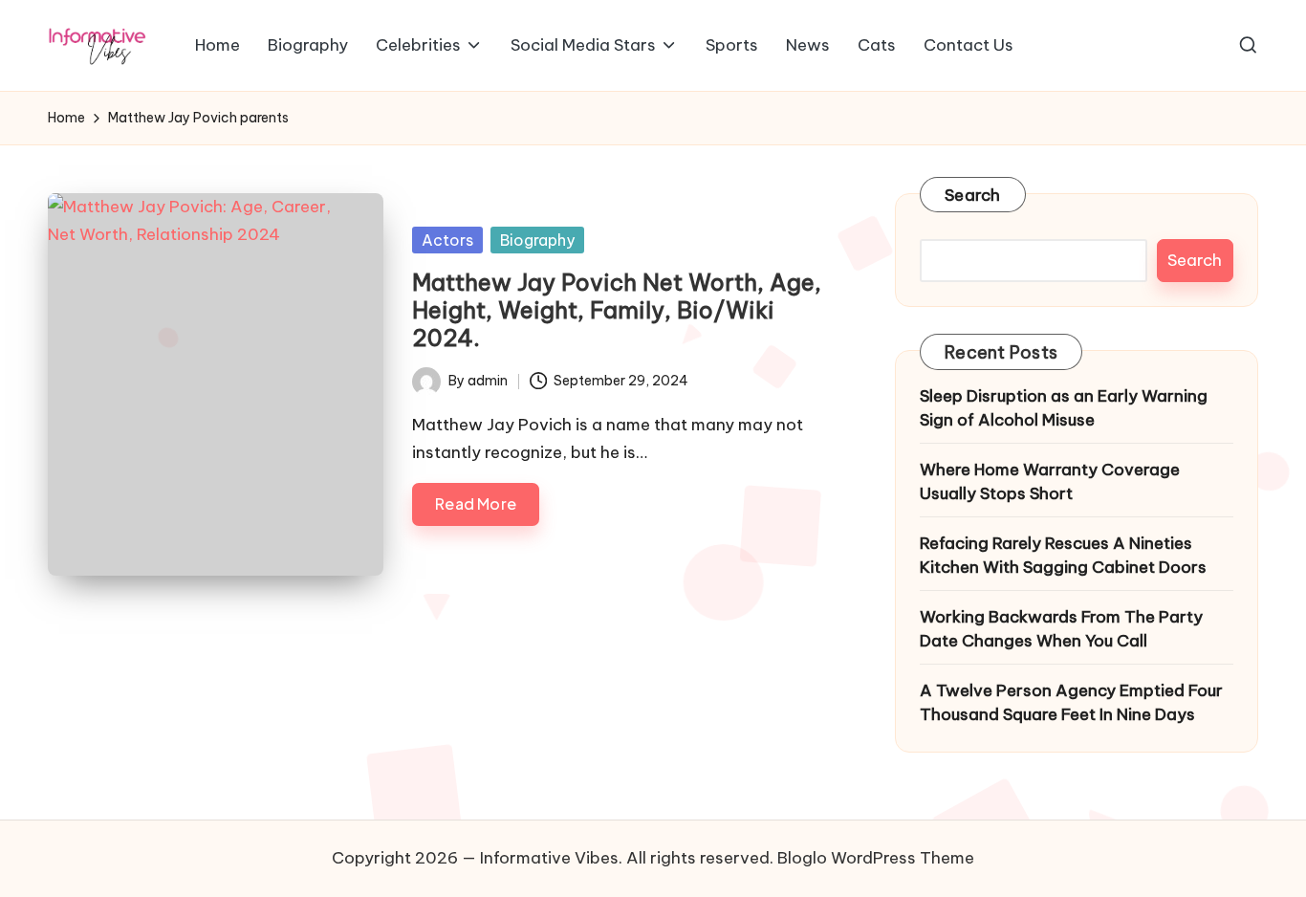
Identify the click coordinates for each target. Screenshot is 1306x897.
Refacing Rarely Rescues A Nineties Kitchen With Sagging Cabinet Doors (1063, 556)
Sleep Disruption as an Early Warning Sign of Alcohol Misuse (1064, 408)
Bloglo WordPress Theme (875, 857)
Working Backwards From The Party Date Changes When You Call (1061, 629)
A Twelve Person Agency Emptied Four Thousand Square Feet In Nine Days (1071, 703)
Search (973, 195)
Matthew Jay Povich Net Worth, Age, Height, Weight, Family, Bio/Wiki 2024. (616, 310)
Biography (537, 240)
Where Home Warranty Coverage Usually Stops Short (1050, 482)
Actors (447, 240)
